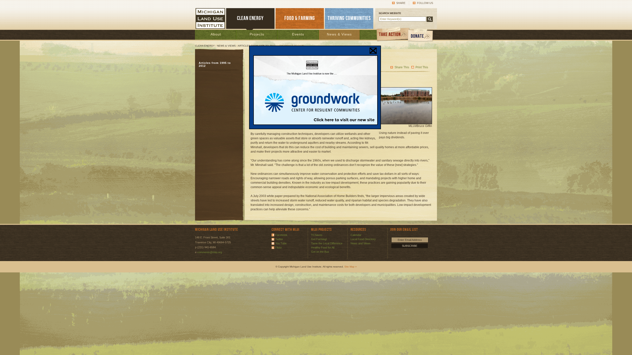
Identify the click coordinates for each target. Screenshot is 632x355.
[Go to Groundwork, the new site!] (315, 124)
